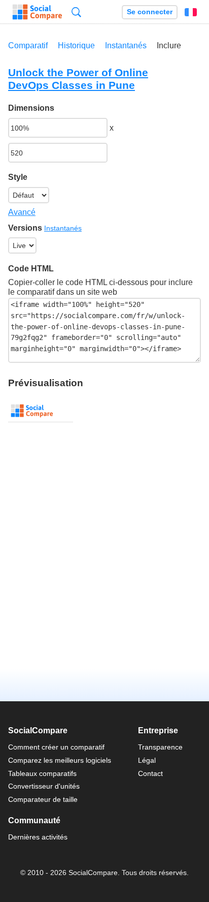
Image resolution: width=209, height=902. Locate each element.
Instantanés (126, 45)
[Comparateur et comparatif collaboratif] (37, 12)
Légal (147, 760)
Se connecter (149, 12)
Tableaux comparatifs (42, 773)
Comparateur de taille (43, 799)
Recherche (76, 12)
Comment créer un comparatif (56, 747)
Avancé (22, 212)
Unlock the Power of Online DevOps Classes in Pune (78, 79)
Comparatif (28, 45)
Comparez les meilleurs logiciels (59, 760)
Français (191, 12)
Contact (150, 773)
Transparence (160, 747)
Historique (76, 45)
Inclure (169, 45)
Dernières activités (37, 837)
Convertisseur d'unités (44, 786)
